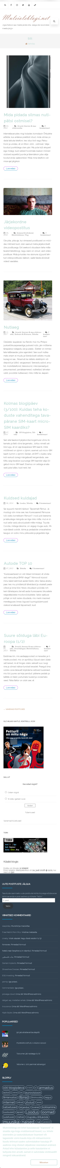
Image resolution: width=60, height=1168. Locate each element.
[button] (16, 1162)
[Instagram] (17, 5)
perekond (47, 1122)
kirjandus (24, 1107)
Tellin (8, 906)
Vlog (27, 235)
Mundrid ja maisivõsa (20, 926)
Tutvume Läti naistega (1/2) (28, 1054)
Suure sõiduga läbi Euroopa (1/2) (25, 638)
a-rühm (29, 1088)
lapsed (20, 1112)
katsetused (10, 1107)
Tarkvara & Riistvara (22, 334)
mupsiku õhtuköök (37, 1117)
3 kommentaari (45, 234)
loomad (47, 1112)
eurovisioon (33, 1092)
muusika (11, 1122)
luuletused (8, 1117)
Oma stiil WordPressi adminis (28, 994)
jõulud (30, 1102)
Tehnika (35, 334)
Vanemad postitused (14, 709)
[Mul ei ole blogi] (26, 22)
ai (35, 1088)
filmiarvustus (10, 1097)
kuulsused (8, 1112)
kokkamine (49, 1107)
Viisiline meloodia (29, 932)
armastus (46, 1088)
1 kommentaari (42, 433)
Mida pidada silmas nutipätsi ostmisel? (27, 118)
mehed (20, 1117)
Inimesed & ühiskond (25, 233)
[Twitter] (23, 5)
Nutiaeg (11, 327)
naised (28, 1122)
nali (38, 1122)
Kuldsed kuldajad (20, 498)
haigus (48, 1097)
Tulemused (30, 812)
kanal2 (39, 1102)
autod (6, 1092)
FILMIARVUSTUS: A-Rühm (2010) (31, 1043)
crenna (15, 1093)
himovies (6, 944)
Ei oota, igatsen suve (16, 799)
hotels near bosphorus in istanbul (16, 951)
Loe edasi (10, 168)
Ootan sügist (13, 792)
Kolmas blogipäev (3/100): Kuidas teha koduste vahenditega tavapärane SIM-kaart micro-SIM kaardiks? (27, 415)
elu (21, 1093)
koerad (35, 1107)
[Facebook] (11, 5)
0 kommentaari (45, 127)
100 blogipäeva (25, 432)
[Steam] (35, 5)
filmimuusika (36, 1097)
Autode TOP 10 (18, 563)
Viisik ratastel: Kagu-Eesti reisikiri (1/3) (25, 938)
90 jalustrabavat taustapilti (28, 1032)
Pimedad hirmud (18, 944)
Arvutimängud (19, 648)
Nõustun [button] (44, 1162)
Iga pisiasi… (13, 982)
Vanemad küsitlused (12, 821)
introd (20, 1102)
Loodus (23, 503)
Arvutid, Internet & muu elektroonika (24, 127)
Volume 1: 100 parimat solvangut (31, 1064)
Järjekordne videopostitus (17, 225)
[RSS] (5, 5)
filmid (24, 1097)
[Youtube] (29, 5)
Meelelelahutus (18, 235)
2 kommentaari (46, 334)
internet (9, 1102)
